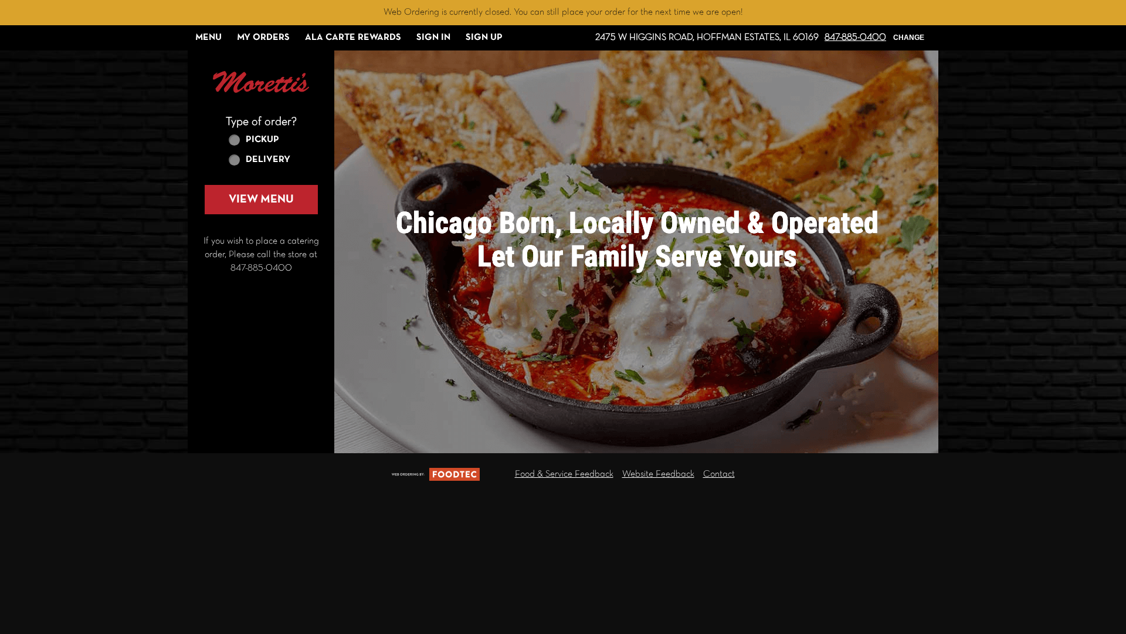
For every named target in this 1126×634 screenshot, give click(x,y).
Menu (208, 37)
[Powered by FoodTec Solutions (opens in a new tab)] (436, 474)
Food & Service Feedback (564, 474)
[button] (261, 82)
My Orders (263, 37)
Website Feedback (658, 474)
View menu (261, 199)
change (908, 37)
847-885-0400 (855, 37)
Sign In (433, 37)
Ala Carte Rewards (353, 37)
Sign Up (484, 37)
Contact (719, 474)
